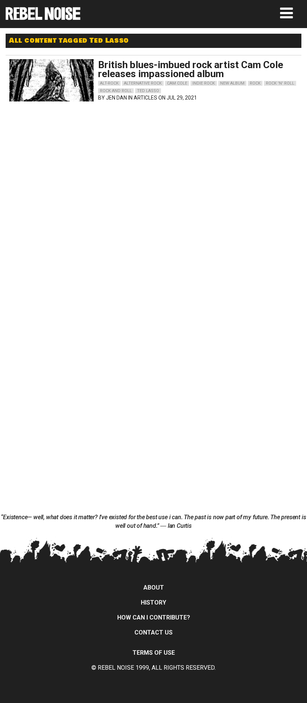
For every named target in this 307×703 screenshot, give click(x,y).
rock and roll (116, 90)
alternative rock (143, 83)
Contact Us (153, 632)
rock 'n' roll (280, 83)
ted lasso (148, 90)
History (153, 602)
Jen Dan (116, 98)
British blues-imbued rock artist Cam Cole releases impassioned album (190, 69)
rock (255, 83)
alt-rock (109, 83)
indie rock (203, 83)
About (153, 587)
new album (232, 83)
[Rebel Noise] (43, 17)
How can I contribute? (153, 617)
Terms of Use (154, 652)
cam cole (177, 83)
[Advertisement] (87, 152)
